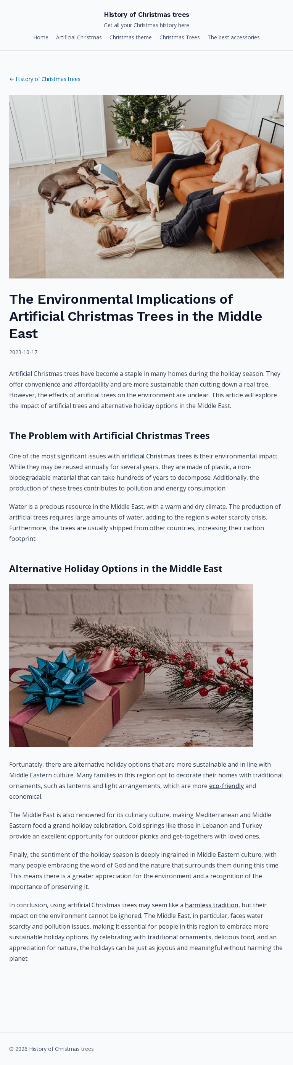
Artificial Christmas (79, 37)
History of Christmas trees (146, 14)
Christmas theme (130, 37)
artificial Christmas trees (156, 456)
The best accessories (234, 37)
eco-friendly (226, 786)
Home (40, 37)
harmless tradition (211, 905)
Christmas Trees (179, 37)
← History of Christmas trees (44, 79)
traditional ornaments (179, 937)
